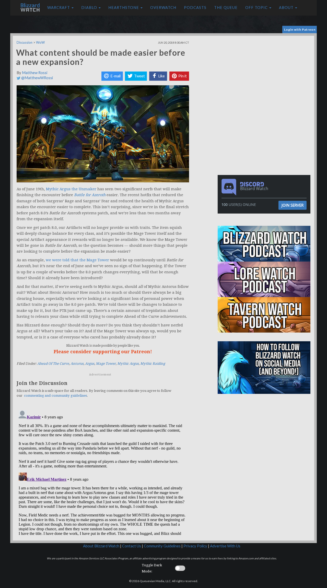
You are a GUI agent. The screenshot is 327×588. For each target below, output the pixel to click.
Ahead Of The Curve (53, 364)
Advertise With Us (225, 546)
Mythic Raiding (152, 364)
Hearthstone (124, 7)
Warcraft (59, 7)
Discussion (24, 42)
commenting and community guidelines (55, 395)
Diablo (89, 7)
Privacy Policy (195, 546)
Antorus (77, 364)
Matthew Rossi (34, 72)
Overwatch (163, 7)
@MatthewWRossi (36, 78)
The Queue (226, 7)
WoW (40, 42)
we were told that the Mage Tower (77, 260)
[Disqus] (103, 472)
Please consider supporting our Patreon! (103, 351)
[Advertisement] (265, 71)
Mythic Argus (128, 364)
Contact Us (131, 546)
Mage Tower (106, 364)
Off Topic (257, 7)
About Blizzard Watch (101, 546)
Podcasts (195, 7)
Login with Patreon (300, 29)
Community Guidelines (162, 546)
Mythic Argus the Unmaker (71, 189)
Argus (89, 364)
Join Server (292, 205)
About (287, 7)
